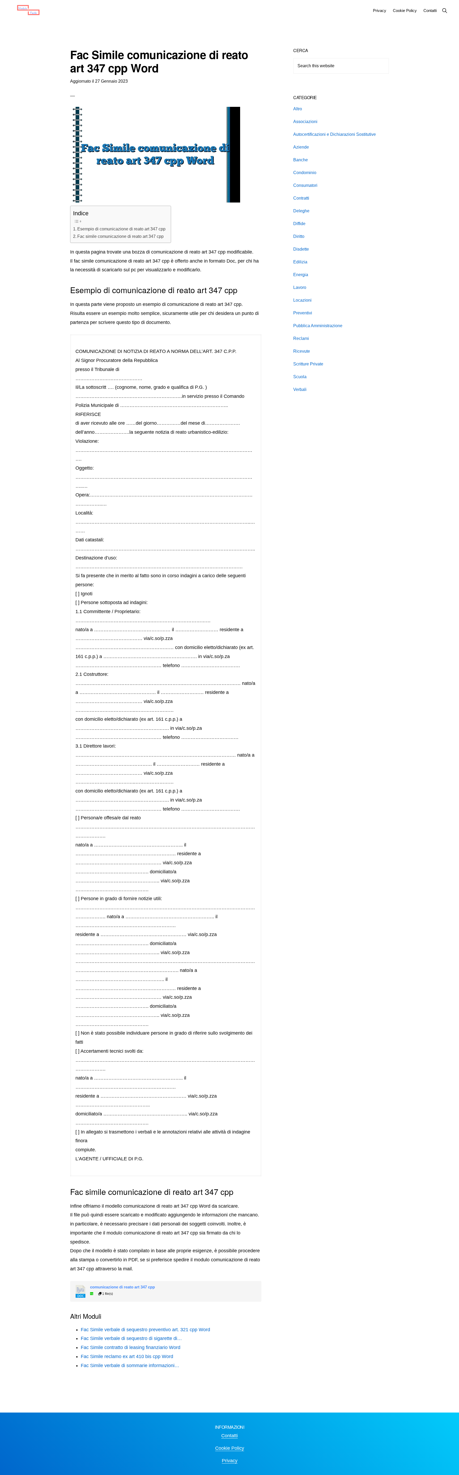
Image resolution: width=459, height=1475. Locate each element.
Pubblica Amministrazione (317, 325)
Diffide (299, 223)
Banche (300, 160)
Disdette (301, 249)
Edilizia (300, 262)
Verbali (300, 389)
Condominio (304, 172)
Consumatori (305, 185)
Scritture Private (308, 364)
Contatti (229, 1435)
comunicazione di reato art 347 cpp (122, 1287)
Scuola (300, 376)
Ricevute (301, 351)
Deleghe (301, 211)
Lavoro (299, 287)
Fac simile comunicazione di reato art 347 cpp (120, 236)
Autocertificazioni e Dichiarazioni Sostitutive (334, 134)
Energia (300, 274)
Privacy (229, 1460)
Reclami (301, 338)
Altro (297, 109)
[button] (444, 10)
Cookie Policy (229, 1448)
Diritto (298, 236)
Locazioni (302, 300)
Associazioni (305, 121)
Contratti (301, 198)
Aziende (301, 147)
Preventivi (302, 313)
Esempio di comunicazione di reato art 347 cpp (121, 228)
